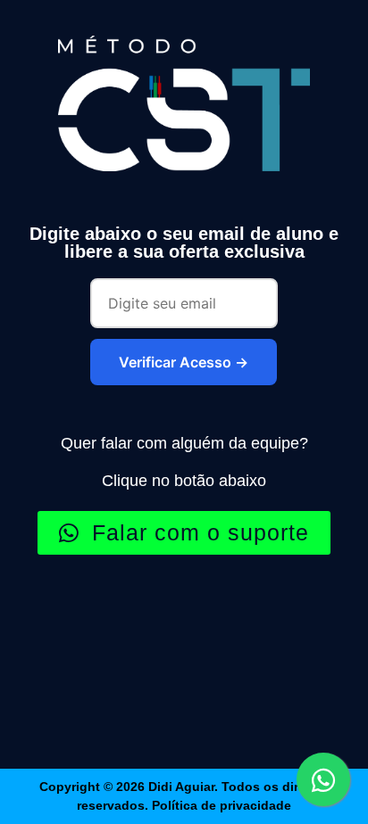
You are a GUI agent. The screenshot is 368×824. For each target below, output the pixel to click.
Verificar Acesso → (183, 362)
